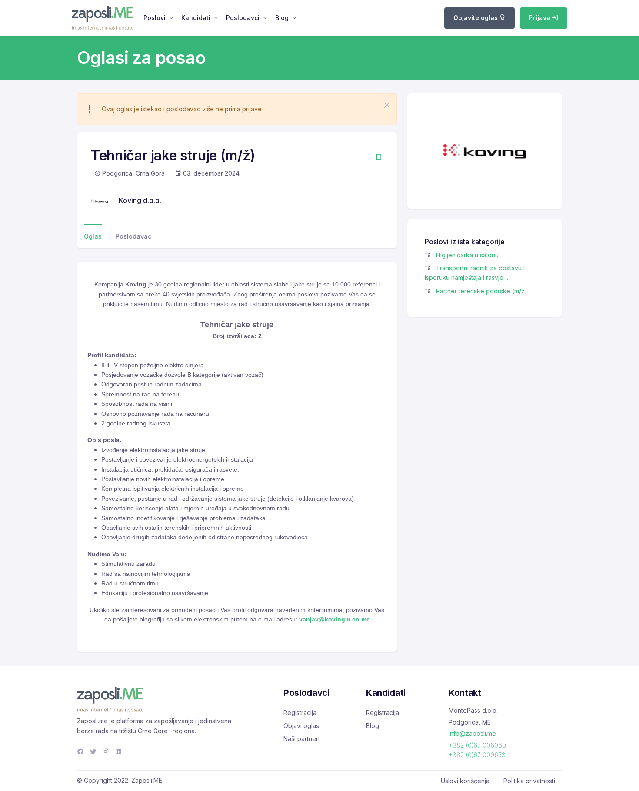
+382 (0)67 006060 (477, 745)
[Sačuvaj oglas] (378, 158)
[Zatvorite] (386, 105)
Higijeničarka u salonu (467, 255)
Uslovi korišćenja (465, 780)
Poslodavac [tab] (133, 236)
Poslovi (154, 17)
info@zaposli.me (472, 733)
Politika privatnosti (529, 780)
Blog (282, 17)
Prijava (540, 17)
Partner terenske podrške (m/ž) (481, 291)
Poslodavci (243, 17)
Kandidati (195, 17)
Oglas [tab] (93, 236)
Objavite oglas (476, 17)
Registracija (299, 712)
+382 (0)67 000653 (477, 754)
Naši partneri (301, 738)
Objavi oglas (301, 725)
